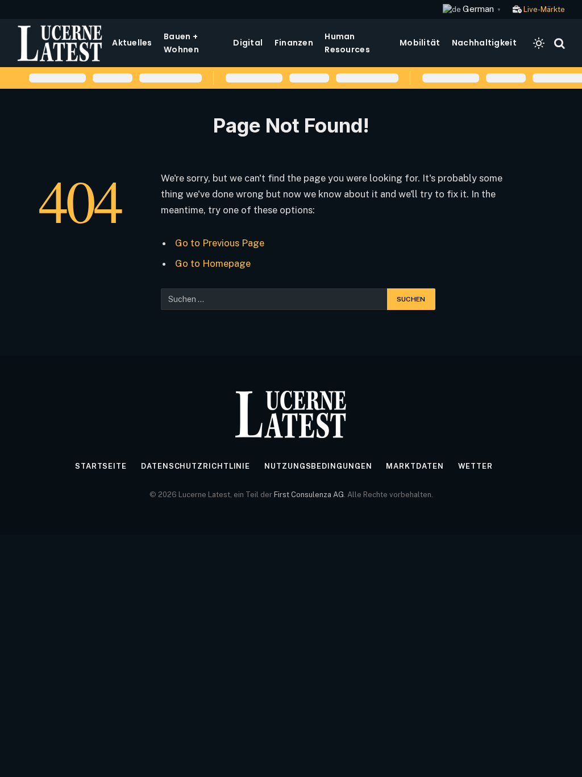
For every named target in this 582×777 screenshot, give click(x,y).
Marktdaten (414, 466)
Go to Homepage (213, 263)
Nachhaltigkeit (484, 42)
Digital (248, 42)
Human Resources (347, 43)
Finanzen (294, 42)
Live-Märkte (544, 9)
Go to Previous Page (219, 243)
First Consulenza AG (309, 494)
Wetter (475, 466)
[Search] (558, 43)
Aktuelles (132, 42)
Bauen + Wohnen (181, 43)
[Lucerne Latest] (60, 43)
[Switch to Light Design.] (539, 43)
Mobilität (420, 42)
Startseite (101, 466)
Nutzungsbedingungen (318, 466)
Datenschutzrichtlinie (195, 466)
